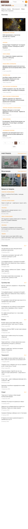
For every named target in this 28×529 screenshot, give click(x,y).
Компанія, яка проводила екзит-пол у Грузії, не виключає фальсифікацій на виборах (13, 134)
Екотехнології (16, 9)
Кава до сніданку (6, 9)
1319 (14, 146)
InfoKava (7, 5)
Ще (25, 245)
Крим (23, 9)
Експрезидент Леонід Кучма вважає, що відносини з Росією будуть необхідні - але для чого (14, 123)
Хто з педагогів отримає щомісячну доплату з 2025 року (13, 57)
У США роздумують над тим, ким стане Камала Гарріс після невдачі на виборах (14, 89)
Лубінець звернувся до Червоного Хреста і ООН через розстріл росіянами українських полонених (13, 100)
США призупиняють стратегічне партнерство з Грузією (11, 35)
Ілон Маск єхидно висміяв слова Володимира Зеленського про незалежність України (12, 79)
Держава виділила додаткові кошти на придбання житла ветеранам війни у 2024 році (14, 67)
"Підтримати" (4, 1)
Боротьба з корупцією (7, 10)
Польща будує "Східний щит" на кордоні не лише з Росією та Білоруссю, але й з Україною (14, 46)
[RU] (11, 2)
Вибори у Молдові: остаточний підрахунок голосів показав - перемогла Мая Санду (14, 111)
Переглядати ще (22, 153)
